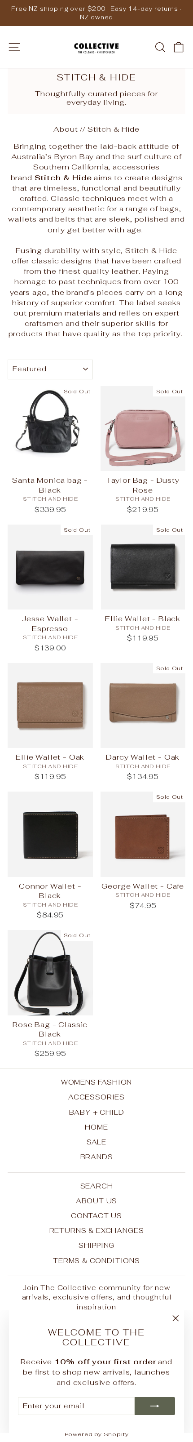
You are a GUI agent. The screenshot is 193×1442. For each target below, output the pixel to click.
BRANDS (96, 1157)
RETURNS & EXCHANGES (96, 1230)
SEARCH (96, 1186)
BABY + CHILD (96, 1112)
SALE (96, 1142)
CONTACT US (96, 1215)
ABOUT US (97, 1201)
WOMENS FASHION (96, 1082)
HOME (96, 1127)
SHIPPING (97, 1245)
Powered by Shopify (97, 1434)
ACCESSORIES (96, 1097)
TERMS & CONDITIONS (96, 1260)
